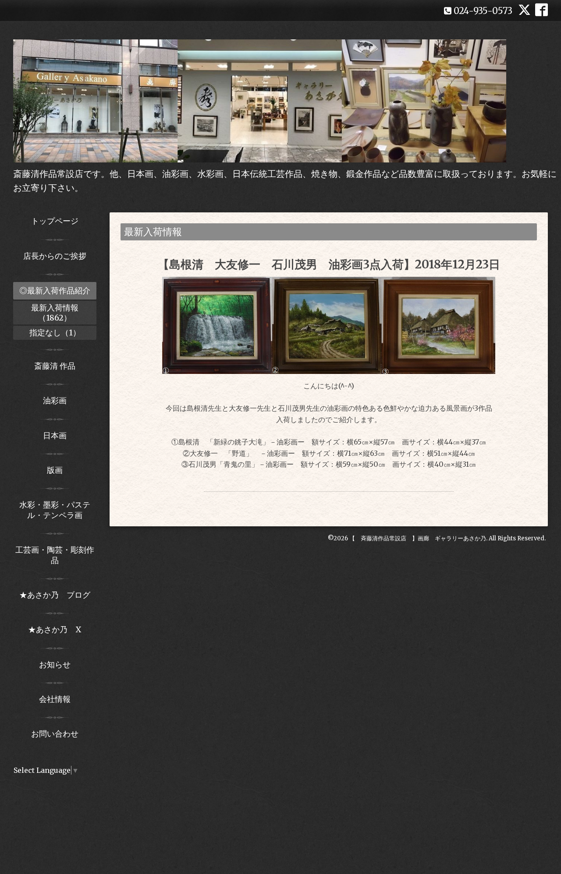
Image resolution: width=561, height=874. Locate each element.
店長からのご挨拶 (54, 256)
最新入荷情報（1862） (54, 313)
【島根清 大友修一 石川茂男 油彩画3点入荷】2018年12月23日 (329, 264)
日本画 (55, 435)
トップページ (54, 221)
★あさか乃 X (55, 629)
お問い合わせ (54, 734)
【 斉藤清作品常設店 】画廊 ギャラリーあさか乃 (417, 538)
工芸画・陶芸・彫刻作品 (54, 555)
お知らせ (55, 664)
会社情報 (55, 699)
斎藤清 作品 (54, 366)
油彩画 (55, 400)
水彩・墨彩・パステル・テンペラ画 (54, 510)
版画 (55, 470)
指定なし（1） (55, 333)
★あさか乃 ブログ (57, 595)
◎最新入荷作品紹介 (54, 290)
